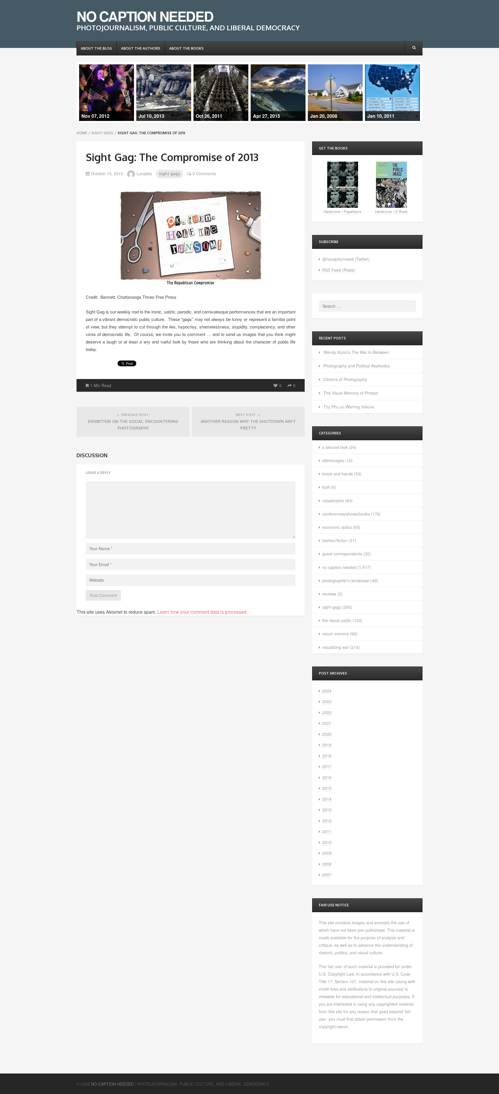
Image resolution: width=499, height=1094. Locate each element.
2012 (327, 821)
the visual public (336, 620)
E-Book (401, 211)
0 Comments (204, 173)
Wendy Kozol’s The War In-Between (356, 352)
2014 (327, 799)
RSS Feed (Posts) (338, 270)
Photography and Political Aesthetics (356, 366)
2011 (327, 831)
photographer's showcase (345, 580)
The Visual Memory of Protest (350, 393)
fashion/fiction (334, 540)
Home (82, 133)
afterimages (333, 460)
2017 (327, 766)
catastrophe (333, 500)
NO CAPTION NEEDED (145, 16)
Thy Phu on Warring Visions (348, 407)
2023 (327, 701)
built (326, 487)
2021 (327, 723)
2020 (327, 734)
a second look (335, 447)
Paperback (353, 211)
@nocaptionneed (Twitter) (346, 259)
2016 (327, 777)
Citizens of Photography (345, 379)
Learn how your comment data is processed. (202, 611)
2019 (327, 745)
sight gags (102, 133)
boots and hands (337, 474)
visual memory (335, 633)
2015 (327, 788)
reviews (329, 594)
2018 (327, 756)
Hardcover (331, 211)
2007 (327, 875)
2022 (327, 712)
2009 (327, 853)
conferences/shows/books (346, 514)
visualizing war (335, 647)
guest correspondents (342, 554)
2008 (327, 864)
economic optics (337, 527)
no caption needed (339, 567)
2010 (327, 842)
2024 (327, 691)
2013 (327, 810)
